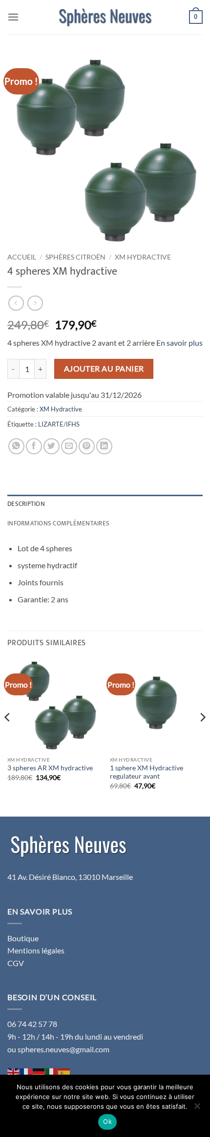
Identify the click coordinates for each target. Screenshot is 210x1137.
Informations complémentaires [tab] (58, 524)
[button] (13, 17)
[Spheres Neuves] (105, 16)
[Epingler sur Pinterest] (87, 446)
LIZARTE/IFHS (59, 424)
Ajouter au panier (104, 368)
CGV (15, 963)
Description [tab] (26, 504)
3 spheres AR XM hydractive (50, 768)
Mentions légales (35, 950)
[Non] (197, 1109)
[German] (39, 1071)
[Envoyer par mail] (69, 446)
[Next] (202, 737)
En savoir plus (179, 342)
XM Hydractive (143, 257)
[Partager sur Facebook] (34, 446)
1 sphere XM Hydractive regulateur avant (146, 772)
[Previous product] (34, 303)
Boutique (23, 938)
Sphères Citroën (75, 257)
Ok (107, 1121)
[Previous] (8, 737)
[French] (26, 1071)
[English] (13, 1071)
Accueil (21, 257)
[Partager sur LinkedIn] (104, 446)
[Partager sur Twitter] (51, 446)
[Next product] (15, 303)
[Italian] (51, 1071)
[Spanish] (64, 1071)
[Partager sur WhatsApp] (16, 446)
